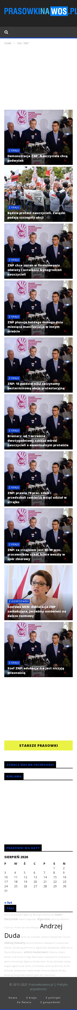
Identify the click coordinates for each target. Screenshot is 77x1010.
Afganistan (43, 919)
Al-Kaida (8, 970)
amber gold (32, 975)
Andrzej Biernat (54, 966)
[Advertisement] (38, 79)
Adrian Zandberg (13, 947)
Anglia (7, 966)
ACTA (67, 966)
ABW (63, 947)
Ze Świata (24, 1002)
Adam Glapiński (27, 919)
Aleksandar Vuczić (60, 936)
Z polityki (53, 997)
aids (14, 956)
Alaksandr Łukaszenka (56, 942)
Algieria (28, 961)
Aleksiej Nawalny (14, 943)
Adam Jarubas (22, 927)
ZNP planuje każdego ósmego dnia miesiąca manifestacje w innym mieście (35, 326)
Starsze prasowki (38, 745)
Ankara (45, 936)
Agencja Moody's (32, 914)
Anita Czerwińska (34, 966)
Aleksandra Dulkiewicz (57, 956)
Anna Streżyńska (13, 914)
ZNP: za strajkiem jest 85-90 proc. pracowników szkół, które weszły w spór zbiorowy (36, 554)
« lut (8, 902)
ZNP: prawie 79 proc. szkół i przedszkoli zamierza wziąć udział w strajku (37, 497)
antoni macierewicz (36, 952)
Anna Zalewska (55, 961)
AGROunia (48, 914)
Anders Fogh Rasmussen (30, 956)
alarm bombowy (13, 961)
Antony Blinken (34, 942)
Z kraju (14, 150)
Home (7, 43)
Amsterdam (39, 961)
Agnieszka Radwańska (48, 947)
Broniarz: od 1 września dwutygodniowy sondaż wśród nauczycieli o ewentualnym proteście (37, 440)
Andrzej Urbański (30, 936)
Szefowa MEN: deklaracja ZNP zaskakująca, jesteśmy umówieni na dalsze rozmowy (36, 611)
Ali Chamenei (47, 975)
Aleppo (35, 927)
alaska (67, 961)
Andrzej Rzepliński (14, 975)
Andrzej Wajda (49, 970)
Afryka (62, 970)
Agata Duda (18, 966)
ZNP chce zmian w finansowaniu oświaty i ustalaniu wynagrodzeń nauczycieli (34, 269)
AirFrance (29, 947)
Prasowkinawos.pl (40, 984)
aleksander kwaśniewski (27, 970)
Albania (53, 952)
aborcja (55, 919)
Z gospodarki (19, 601)
